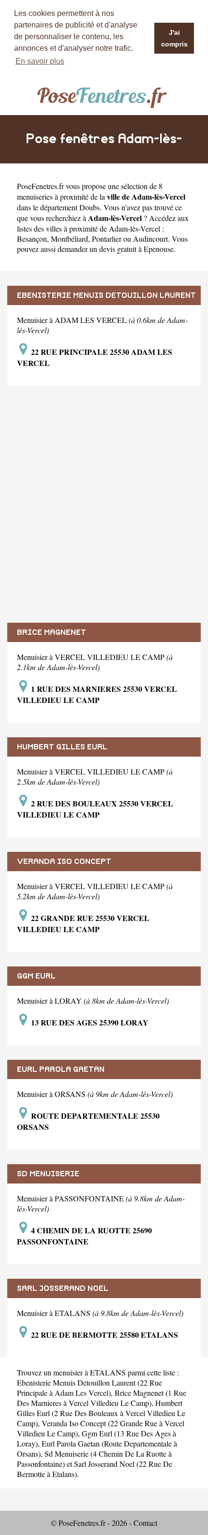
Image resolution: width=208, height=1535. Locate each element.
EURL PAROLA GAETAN (60, 1069)
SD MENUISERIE (48, 1174)
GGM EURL (36, 976)
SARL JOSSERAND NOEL (62, 1288)
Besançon (32, 239)
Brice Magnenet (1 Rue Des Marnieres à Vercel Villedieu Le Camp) (101, 1398)
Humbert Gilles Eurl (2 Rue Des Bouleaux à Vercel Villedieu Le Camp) (101, 1413)
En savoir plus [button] (39, 61)
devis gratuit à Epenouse (136, 249)
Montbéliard (69, 239)
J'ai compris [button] (174, 38)
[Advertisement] (104, 504)
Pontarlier (106, 239)
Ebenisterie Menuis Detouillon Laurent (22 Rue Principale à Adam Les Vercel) (89, 1387)
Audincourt (150, 239)
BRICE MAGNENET (51, 632)
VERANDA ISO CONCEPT (64, 861)
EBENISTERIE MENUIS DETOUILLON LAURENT (106, 295)
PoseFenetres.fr (40, 186)
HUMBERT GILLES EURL (62, 747)
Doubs (89, 207)
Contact (145, 1523)
